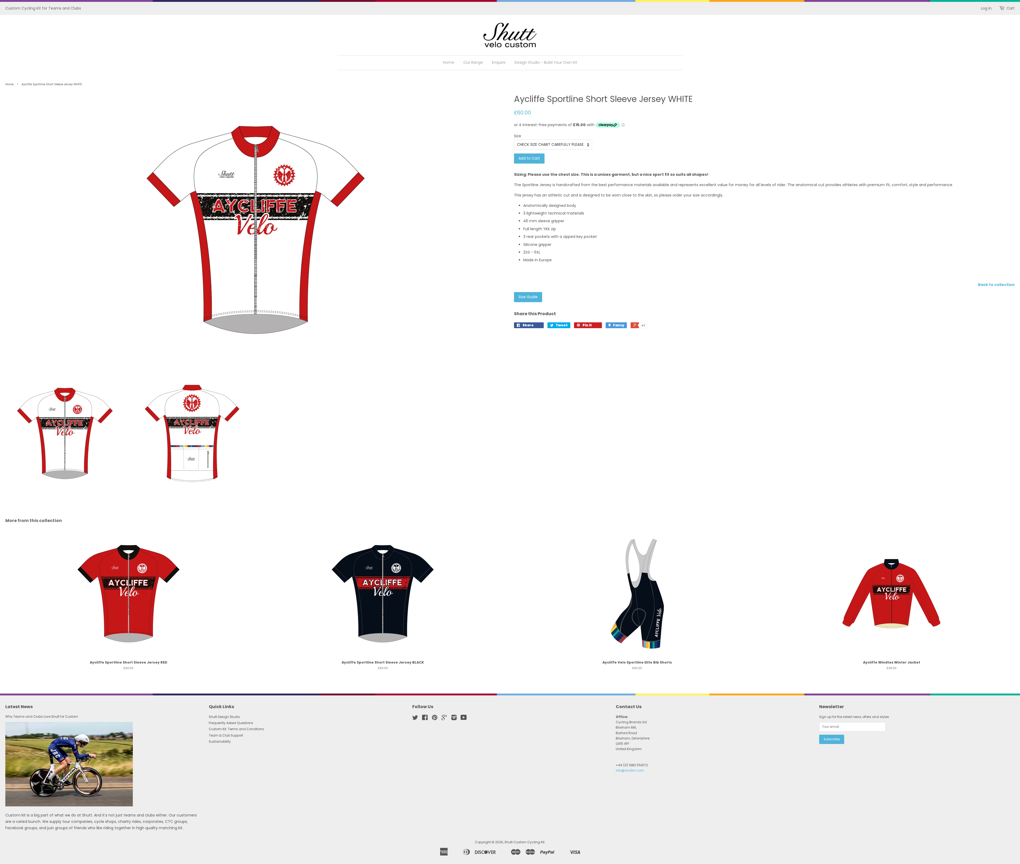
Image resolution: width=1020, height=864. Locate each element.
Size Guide (528, 297)
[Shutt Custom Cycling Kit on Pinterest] (434, 719)
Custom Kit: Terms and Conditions (236, 729)
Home (448, 62)
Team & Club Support (226, 735)
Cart (1010, 8)
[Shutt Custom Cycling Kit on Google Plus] (444, 719)
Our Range (473, 62)
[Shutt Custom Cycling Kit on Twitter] (415, 719)
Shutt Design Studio (224, 717)
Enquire (498, 62)
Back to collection (996, 284)
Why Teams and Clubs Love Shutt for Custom (41, 717)
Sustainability (220, 741)
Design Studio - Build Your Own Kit (546, 62)
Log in (986, 8)
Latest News (19, 707)
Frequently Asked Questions (231, 723)
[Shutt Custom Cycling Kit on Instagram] (454, 719)
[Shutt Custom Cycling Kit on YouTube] (464, 719)
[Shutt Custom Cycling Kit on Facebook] (425, 719)
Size (517, 136)
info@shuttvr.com (630, 770)
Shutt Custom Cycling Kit (524, 842)
